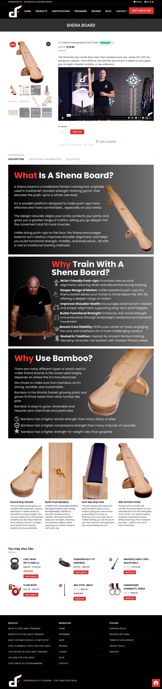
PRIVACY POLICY (117, 646)
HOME (62, 628)
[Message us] (156, 683)
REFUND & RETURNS (119, 634)
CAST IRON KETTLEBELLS (31, 561)
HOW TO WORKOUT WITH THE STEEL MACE (29, 646)
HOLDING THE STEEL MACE (21, 657)
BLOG (61, 657)
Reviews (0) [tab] (73, 159)
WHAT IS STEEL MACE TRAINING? (24, 628)
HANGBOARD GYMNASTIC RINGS (134, 587)
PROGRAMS (64, 634)
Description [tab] (16, 159)
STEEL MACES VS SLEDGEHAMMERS (25, 663)
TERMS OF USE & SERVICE (121, 640)
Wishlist (139, 2)
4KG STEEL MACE (83, 585)
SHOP (61, 640)
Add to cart (77, 132)
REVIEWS (63, 646)
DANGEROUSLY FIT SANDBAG (84, 561)
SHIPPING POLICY (117, 628)
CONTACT (64, 663)
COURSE (63, 651)
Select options (31, 576)
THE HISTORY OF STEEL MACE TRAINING (27, 651)
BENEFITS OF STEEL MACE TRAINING (26, 634)
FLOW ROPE (30, 585)
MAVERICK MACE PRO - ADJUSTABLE (137, 561)
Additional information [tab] (45, 159)
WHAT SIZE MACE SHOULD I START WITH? (28, 640)
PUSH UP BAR (74, 145)
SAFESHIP (114, 651)
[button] (48, 44)
